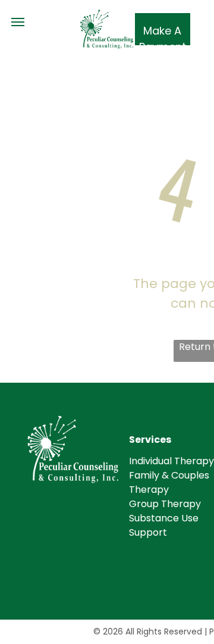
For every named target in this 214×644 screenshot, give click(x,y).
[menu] (18, 22)
